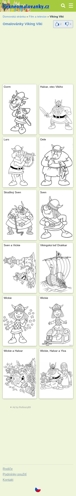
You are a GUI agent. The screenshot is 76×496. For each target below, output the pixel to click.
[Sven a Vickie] (20, 270)
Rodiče (8, 469)
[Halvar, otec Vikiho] (56, 112)
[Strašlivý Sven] (20, 217)
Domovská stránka (14, 16)
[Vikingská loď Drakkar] (56, 270)
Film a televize (38, 16)
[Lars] (20, 165)
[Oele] (56, 165)
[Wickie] (20, 323)
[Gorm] (20, 112)
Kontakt (8, 479)
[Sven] (56, 217)
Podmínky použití (15, 474)
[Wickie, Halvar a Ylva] (56, 376)
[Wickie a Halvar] (20, 376)
